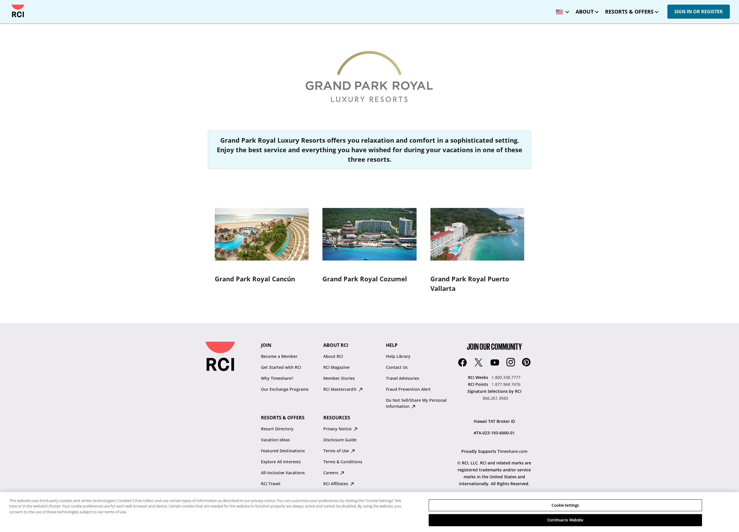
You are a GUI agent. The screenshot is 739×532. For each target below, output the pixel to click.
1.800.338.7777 (506, 377)
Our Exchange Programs (285, 389)
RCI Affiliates (336, 483)
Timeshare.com (512, 451)
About (585, 11)
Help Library (398, 356)
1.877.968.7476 (506, 384)
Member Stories (339, 378)
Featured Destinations (283, 450)
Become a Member (279, 356)
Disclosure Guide (340, 439)
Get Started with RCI (281, 367)
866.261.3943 (495, 398)
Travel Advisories (402, 378)
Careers (331, 472)
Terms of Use (336, 450)
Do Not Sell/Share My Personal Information (416, 403)
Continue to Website (565, 519)
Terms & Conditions (342, 461)
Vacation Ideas (275, 439)
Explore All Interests (281, 461)
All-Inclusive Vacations (283, 472)
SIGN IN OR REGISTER (698, 11)
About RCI (333, 356)
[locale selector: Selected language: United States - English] (561, 10)
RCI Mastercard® (340, 389)
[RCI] (18, 11)
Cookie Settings (565, 505)
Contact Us (397, 367)
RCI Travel (270, 483)
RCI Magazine (336, 367)
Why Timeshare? (277, 378)
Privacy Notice (338, 428)
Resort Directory (277, 428)
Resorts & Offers (629, 11)
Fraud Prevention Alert (408, 389)
